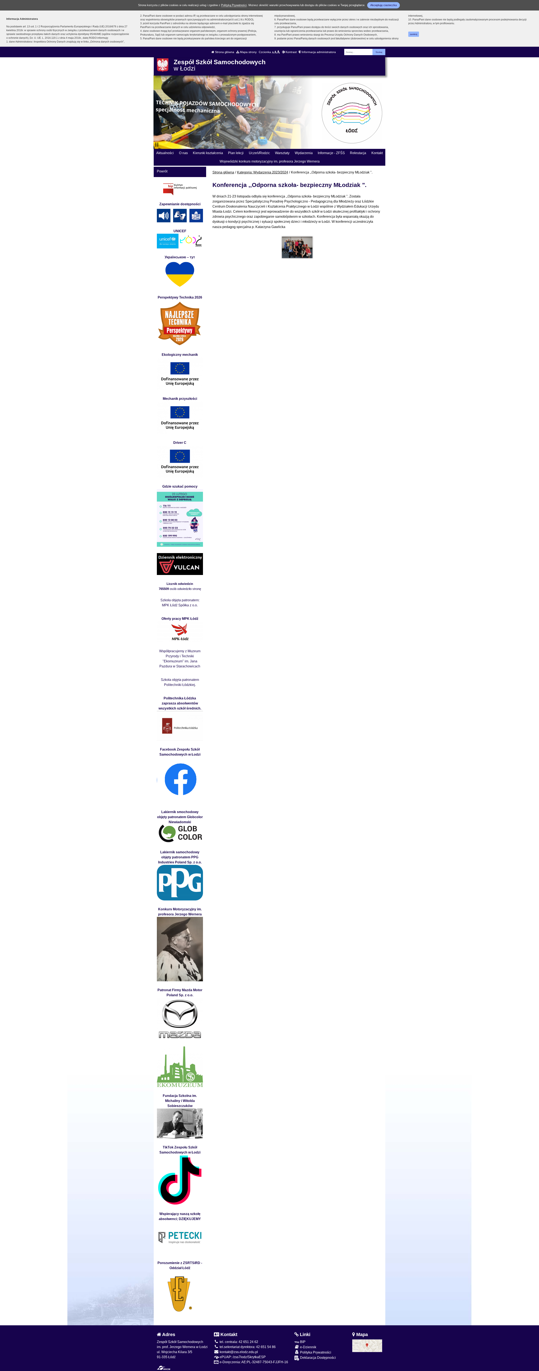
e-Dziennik (307, 1347)
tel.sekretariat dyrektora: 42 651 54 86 (247, 1347)
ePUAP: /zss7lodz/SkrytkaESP (242, 1357)
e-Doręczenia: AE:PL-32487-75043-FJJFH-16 (253, 1362)
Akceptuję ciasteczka (383, 5)
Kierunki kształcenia (208, 153)
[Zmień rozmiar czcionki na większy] (275, 52)
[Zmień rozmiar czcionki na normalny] (273, 52)
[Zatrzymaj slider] (157, 145)
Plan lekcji (236, 153)
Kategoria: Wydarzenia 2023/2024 (262, 172)
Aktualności (165, 153)
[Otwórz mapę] (367, 1345)
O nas (183, 153)
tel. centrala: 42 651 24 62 (238, 1342)
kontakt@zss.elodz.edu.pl (238, 1352)
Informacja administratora (318, 52)
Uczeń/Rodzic (259, 153)
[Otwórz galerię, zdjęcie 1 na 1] (297, 247)
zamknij (413, 34)
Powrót (162, 171)
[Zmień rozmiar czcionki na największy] (278, 52)
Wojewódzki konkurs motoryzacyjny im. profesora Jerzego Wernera (270, 161)
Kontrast (291, 52)
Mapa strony (248, 52)
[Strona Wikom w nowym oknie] (163, 1368)
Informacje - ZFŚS (331, 153)
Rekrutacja (358, 153)
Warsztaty (282, 153)
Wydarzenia (304, 153)
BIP (302, 1342)
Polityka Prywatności (315, 1352)
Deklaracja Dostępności (317, 1357)
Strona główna (224, 52)
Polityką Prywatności (234, 5)
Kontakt (377, 153)
